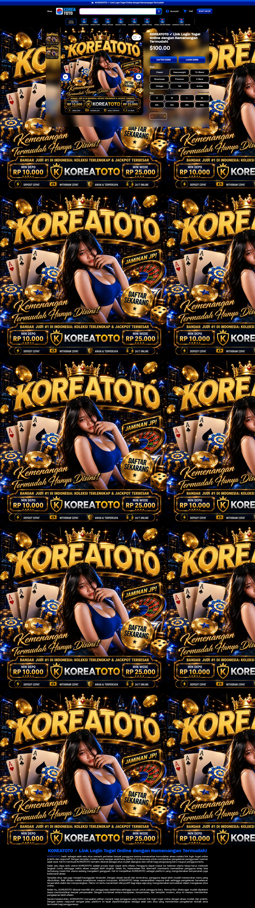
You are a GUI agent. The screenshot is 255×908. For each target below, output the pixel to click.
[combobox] (118, 11)
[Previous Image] (65, 77)
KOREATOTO (54, 856)
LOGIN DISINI (192, 60)
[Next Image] (138, 77)
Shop (49, 11)
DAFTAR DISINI (164, 60)
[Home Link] (66, 11)
